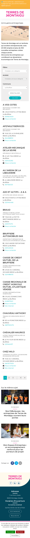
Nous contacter (10, 119)
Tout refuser (20, 532)
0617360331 (9, 185)
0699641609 (9, 117)
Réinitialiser (15, 93)
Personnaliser (15, 535)
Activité (5, 75)
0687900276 (9, 325)
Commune (7, 84)
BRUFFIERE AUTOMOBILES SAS (13, 234)
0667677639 (9, 363)
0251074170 (9, 224)
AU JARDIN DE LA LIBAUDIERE (12, 171)
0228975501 (9, 301)
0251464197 (9, 344)
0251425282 (9, 161)
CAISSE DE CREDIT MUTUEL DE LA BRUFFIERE (12, 260)
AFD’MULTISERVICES (13, 126)
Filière (5, 67)
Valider (15, 98)
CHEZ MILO (8, 351)
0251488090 (9, 274)
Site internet (9, 306)
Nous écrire (15, 516)
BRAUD (6, 210)
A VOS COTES (10, 105)
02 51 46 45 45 (15, 511)
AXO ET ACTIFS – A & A (14, 192)
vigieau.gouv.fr (6, 5)
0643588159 (9, 138)
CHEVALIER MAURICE (14, 332)
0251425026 (9, 248)
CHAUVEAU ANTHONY (14, 313)
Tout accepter (10, 532)
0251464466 (9, 202)
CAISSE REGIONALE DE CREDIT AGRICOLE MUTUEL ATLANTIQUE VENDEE (14, 286)
